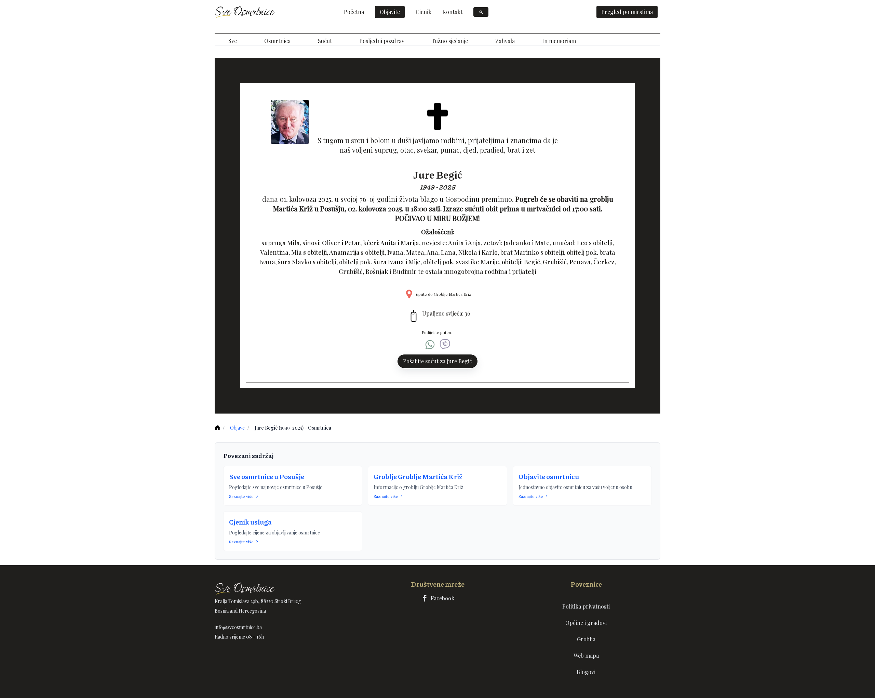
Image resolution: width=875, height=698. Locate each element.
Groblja (586, 639)
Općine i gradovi (586, 622)
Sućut (325, 40)
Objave (237, 427)
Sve (232, 40)
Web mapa (586, 655)
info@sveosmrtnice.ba (238, 627)
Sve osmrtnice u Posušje (266, 476)
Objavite (390, 11)
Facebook (442, 598)
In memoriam (559, 40)
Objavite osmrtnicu (549, 476)
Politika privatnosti (586, 606)
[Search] (480, 12)
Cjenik (423, 11)
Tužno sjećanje (450, 40)
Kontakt (452, 11)
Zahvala (505, 40)
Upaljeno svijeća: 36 (446, 313)
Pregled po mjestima (627, 11)
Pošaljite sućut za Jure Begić (437, 361)
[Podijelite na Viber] (445, 344)
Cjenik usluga (250, 522)
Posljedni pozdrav (381, 40)
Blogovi (586, 671)
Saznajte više (241, 496)
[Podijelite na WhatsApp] (430, 344)
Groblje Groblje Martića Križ (418, 476)
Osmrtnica (277, 40)
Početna (354, 11)
